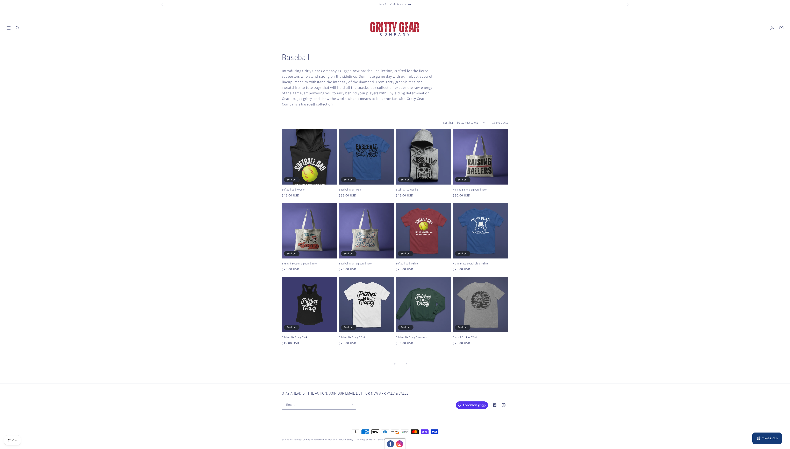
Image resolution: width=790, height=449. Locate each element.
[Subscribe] (351, 405)
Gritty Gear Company (301, 439)
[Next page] (406, 363)
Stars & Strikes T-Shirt (466, 337)
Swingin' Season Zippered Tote (299, 263)
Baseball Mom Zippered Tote (355, 263)
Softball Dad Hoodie (293, 189)
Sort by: (448, 122)
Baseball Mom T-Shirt (351, 189)
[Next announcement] (627, 4)
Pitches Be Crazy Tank (295, 337)
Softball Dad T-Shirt (407, 263)
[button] (8, 28)
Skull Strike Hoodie (407, 189)
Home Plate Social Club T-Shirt (470, 263)
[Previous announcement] (162, 4)
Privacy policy (365, 439)
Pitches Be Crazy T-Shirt (353, 337)
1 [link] (384, 364)
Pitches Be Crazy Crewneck (411, 337)
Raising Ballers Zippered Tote (470, 189)
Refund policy (346, 439)
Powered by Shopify (324, 439)
